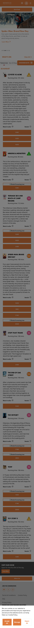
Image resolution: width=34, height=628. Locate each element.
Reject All (27, 622)
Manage (17, 622)
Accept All (7, 622)
